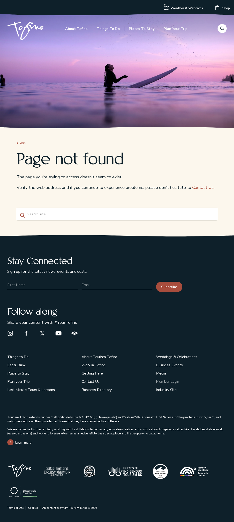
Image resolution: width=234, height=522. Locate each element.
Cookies (33, 508)
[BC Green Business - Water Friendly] (160, 471)
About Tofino (76, 28)
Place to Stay (18, 373)
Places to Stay (141, 28)
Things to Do (108, 28)
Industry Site (166, 389)
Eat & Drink (16, 365)
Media (161, 373)
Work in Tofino (93, 365)
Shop (225, 8)
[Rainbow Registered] (194, 471)
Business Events (169, 365)
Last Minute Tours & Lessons (31, 389)
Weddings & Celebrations (176, 356)
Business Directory (97, 389)
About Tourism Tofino (99, 356)
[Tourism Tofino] (19, 475)
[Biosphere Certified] (23, 492)
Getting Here (92, 373)
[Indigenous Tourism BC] (125, 471)
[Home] (25, 32)
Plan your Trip (175, 28)
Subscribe (169, 287)
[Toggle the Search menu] (222, 28)
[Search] (22, 215)
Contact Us (203, 187)
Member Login (167, 381)
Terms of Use (15, 508)
